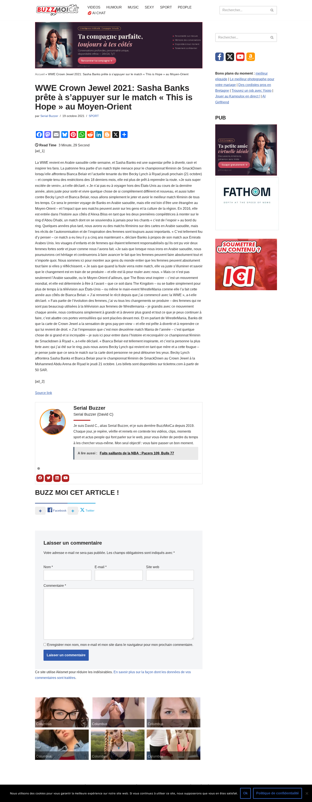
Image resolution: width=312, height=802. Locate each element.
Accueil (40, 74)
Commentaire (55, 585)
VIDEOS (93, 7)
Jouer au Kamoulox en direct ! (237, 96)
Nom (48, 567)
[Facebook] (219, 57)
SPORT (166, 7)
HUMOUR (114, 7)
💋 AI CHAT (96, 13)
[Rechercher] (272, 10)
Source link (43, 393)
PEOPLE (185, 7)
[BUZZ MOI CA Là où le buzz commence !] (57, 10)
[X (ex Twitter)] (230, 57)
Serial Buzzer (49, 116)
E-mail (101, 567)
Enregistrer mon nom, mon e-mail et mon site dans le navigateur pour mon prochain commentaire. (120, 645)
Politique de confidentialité (277, 793)
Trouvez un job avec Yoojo (251, 90)
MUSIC (133, 7)
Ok (245, 793)
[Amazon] (250, 57)
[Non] (307, 793)
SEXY (149, 7)
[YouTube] (240, 57)
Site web (152, 567)
